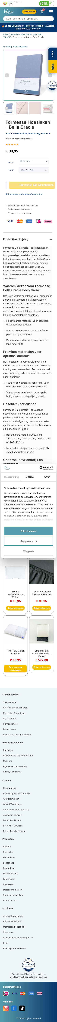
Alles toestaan (28, 531)
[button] (51, 11)
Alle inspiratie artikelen (14, 948)
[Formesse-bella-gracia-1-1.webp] (28, 75)
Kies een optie (27, 161)
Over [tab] (47, 477)
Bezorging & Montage (14, 713)
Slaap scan (8, 932)
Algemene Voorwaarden (15, 766)
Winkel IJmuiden (11, 798)
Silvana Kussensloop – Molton (15, 594)
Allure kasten (9, 900)
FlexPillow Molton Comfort (15, 652)
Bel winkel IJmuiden (13, 825)
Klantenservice (10, 724)
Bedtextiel (14, 34)
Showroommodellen (13, 895)
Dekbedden (9, 868)
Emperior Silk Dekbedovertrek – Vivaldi (41, 653)
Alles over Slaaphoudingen (16, 937)
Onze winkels (9, 788)
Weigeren (28, 551)
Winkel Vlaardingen (12, 804)
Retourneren (9, 729)
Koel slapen (8, 879)
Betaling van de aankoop (15, 707)
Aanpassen (27, 541)
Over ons (7, 761)
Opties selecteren (15, 608)
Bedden (7, 846)
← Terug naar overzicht (15, 46)
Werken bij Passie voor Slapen (18, 755)
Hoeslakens (25, 34)
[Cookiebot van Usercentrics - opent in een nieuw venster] (40, 468)
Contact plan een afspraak (16, 809)
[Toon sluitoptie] (52, 85)
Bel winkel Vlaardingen (14, 831)
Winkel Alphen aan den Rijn (16, 793)
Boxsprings (8, 862)
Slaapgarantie (9, 702)
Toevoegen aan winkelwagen (36, 185)
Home (5, 34)
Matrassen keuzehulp (14, 927)
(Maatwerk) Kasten (12, 889)
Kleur (11, 170)
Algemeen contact (12, 815)
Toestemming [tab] (11, 477)
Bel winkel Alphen (12, 820)
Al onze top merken (13, 916)
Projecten (8, 750)
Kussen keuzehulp (12, 921)
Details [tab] (30, 477)
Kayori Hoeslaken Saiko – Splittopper (41, 593)
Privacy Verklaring (12, 771)
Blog (5, 943)
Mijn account (9, 718)
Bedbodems (9, 857)
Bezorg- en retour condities (17, 734)
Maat (10, 162)
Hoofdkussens (10, 873)
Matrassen (8, 884)
